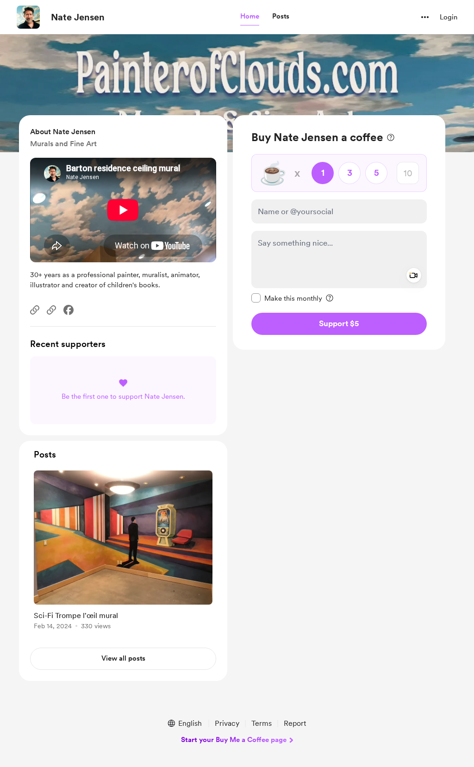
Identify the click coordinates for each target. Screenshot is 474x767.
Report (295, 723)
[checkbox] (286, 298)
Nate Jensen (78, 17)
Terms (261, 723)
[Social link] (34, 310)
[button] (249, 16)
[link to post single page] (123, 552)
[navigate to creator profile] (28, 17)
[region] (339, 232)
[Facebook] (68, 310)
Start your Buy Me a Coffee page (234, 740)
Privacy (227, 723)
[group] (123, 552)
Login (448, 17)
